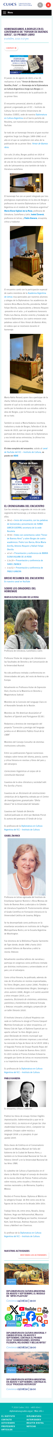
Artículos (7, 1430)
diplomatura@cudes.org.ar (21, 1411)
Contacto (6, 1420)
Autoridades (34, 1420)
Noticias (31, 1426)
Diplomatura (34, 1416)
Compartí (10, 48)
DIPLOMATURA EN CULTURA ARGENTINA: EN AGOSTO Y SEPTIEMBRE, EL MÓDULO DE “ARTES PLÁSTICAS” (25, 1293)
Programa (11, 1281)
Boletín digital (35, 1423)
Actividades (8, 1423)
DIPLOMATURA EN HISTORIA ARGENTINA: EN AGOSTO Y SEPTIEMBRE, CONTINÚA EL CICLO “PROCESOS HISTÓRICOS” (26, 1382)
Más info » (39, 1411)
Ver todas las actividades (33, 1255)
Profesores (8, 1426)
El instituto (8, 1416)
